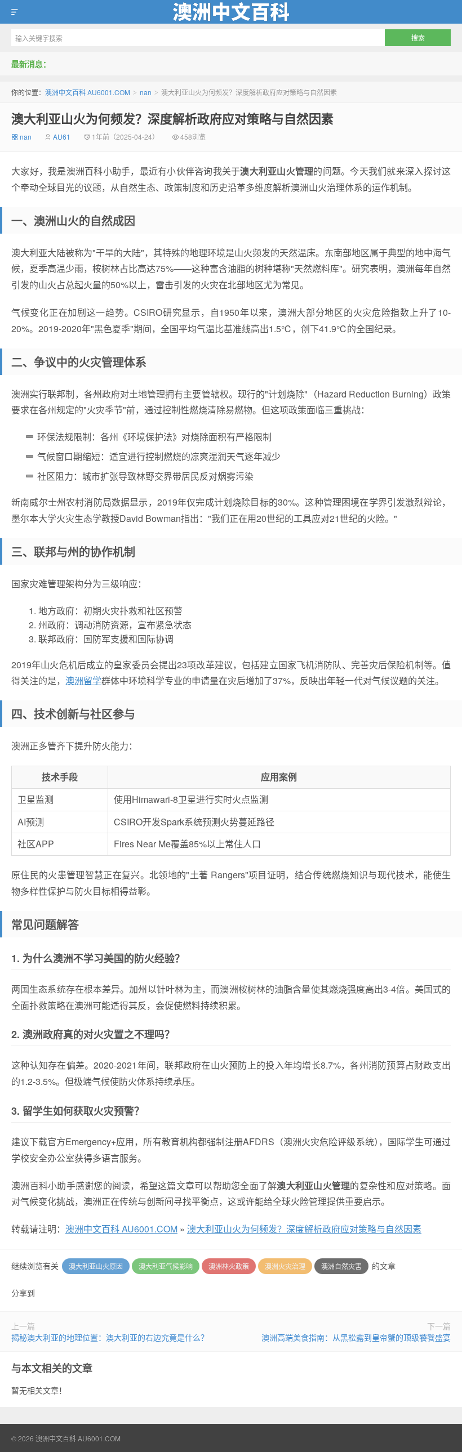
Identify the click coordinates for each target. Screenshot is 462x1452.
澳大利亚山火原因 (96, 1266)
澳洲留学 (83, 680)
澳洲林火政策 (228, 1266)
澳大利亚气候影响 (166, 1266)
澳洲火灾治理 (285, 1266)
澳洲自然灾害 (341, 1266)
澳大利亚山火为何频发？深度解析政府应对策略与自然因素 (172, 118)
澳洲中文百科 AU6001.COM (231, 12)
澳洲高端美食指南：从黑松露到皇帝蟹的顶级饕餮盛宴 (356, 1337)
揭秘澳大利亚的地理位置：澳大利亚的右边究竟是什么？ (109, 1337)
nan (146, 92)
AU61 (61, 136)
